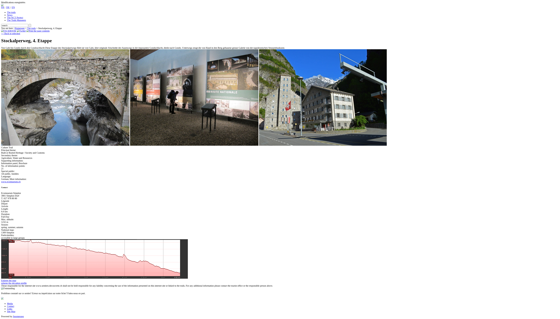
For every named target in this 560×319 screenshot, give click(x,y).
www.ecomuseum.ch (11, 181)
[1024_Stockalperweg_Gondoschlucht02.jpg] (194, 145)
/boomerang (18, 316)
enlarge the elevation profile (14, 283)
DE (7, 7)
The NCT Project (15, 17)
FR (2, 7)
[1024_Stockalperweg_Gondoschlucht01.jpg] (65, 145)
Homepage (20, 28)
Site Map (11, 311)
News (9, 15)
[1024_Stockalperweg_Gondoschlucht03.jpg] (323, 145)
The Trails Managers (16, 20)
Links (9, 309)
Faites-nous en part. (76, 293)
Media (10, 303)
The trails (11, 12)
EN (13, 7)
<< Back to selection (10, 33)
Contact (10, 306)
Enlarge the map (8, 280)
